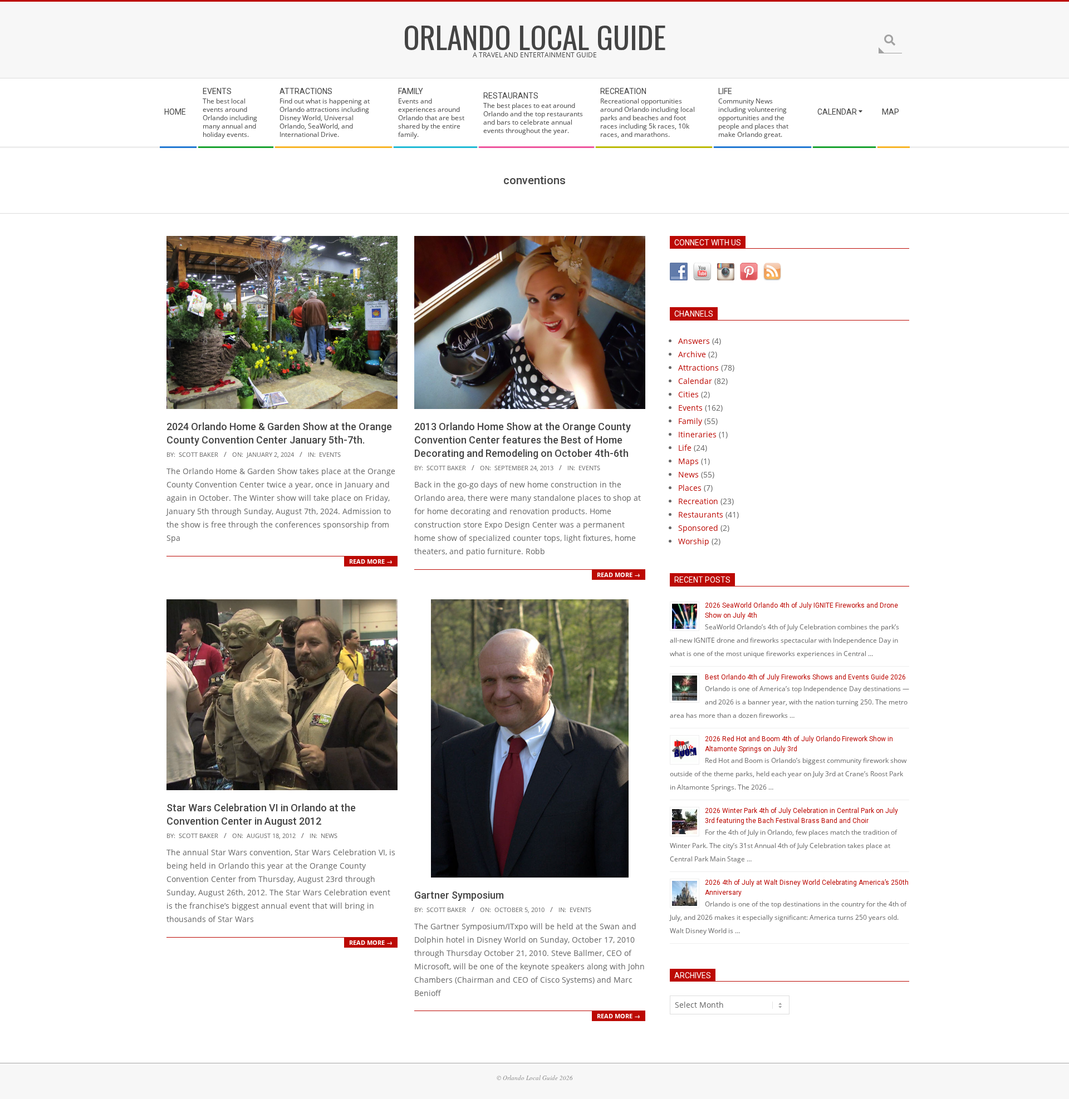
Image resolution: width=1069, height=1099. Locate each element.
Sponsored (698, 528)
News (329, 835)
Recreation (698, 501)
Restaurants (700, 514)
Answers (694, 341)
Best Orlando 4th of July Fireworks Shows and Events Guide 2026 (805, 677)
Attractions (698, 367)
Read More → (371, 561)
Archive (692, 354)
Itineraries (697, 434)
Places (690, 487)
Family (690, 421)
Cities (688, 394)
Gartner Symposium (459, 895)
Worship (693, 541)
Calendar (695, 381)
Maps (688, 461)
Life (685, 447)
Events (330, 454)
